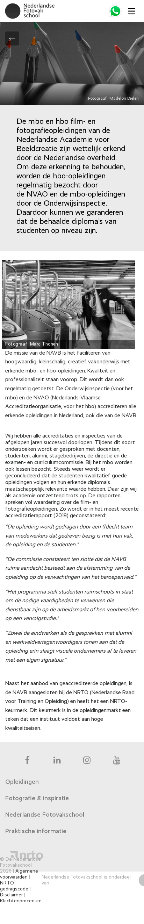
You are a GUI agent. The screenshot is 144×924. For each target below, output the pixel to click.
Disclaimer (11, 895)
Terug (12, 38)
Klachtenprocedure (21, 900)
